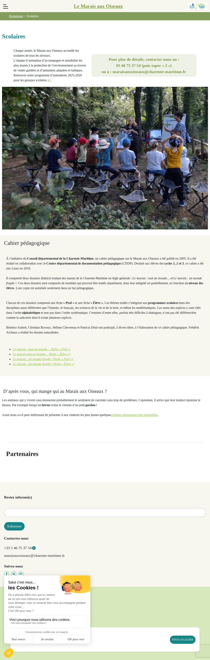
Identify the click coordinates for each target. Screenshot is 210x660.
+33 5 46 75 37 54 (18, 548)
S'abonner (14, 526)
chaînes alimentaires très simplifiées (134, 415)
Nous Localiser (182, 639)
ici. (49, 80)
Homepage (16, 16)
